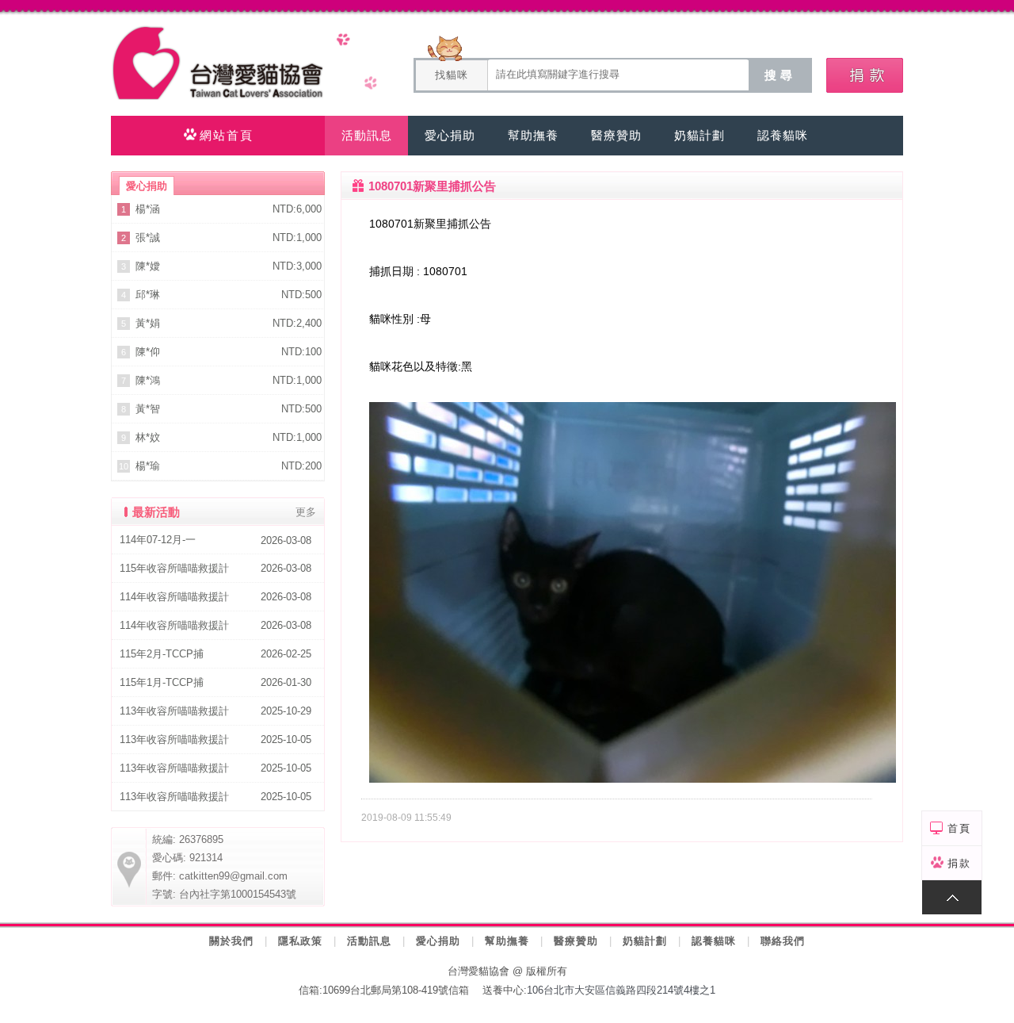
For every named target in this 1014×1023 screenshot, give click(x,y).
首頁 (959, 828)
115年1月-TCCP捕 (162, 682)
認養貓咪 (714, 941)
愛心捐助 (438, 941)
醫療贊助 (576, 941)
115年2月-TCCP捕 (162, 654)
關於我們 (231, 941)
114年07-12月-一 (158, 540)
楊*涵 (147, 209)
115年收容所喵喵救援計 (174, 568)
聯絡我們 (782, 941)
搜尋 (780, 75)
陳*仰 (147, 352)
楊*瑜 (147, 466)
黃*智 (147, 409)
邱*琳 (147, 295)
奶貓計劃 (645, 941)
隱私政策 (300, 941)
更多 (305, 512)
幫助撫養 (507, 941)
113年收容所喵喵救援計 (174, 711)
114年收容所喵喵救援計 (174, 597)
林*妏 (147, 437)
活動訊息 (369, 941)
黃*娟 (147, 323)
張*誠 (147, 237)
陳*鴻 (147, 380)
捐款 (959, 863)
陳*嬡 (147, 266)
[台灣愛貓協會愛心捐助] (864, 75)
